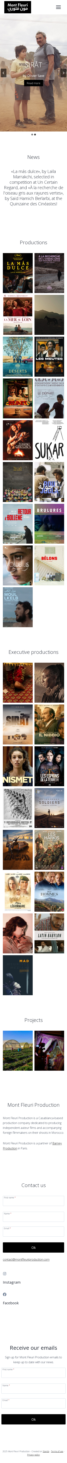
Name (7, 1213)
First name (10, 1197)
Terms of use (57, 1451)
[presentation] (18, 273)
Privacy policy (33, 1454)
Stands (46, 1451)
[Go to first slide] (63, 73)
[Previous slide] (3, 73)
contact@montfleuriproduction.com (26, 1259)
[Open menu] (58, 7)
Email (7, 1228)
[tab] (32, 134)
